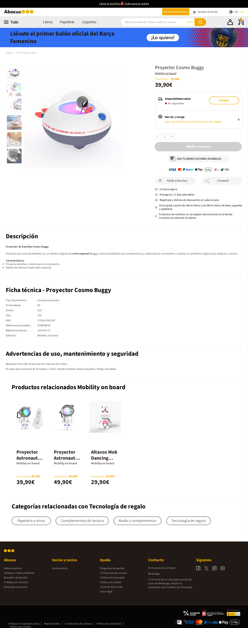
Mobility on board (165, 73)
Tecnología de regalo (27, 52)
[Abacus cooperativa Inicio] (20, 13)
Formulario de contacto (161, 568)
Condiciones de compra (113, 573)
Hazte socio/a (59, 568)
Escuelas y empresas (176, 12)
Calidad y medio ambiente (19, 573)
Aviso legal (106, 592)
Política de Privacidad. (180, 587)
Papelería (67, 22)
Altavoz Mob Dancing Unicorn (104, 458)
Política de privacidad (112, 578)
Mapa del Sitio (52, 624)
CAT (236, 12)
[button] (230, 22)
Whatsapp (154, 574)
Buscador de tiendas (15, 578)
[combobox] (149, 22)
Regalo (9, 52)
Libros (48, 22)
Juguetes (89, 22)
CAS (242, 12)
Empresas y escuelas (16, 587)
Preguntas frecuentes (112, 568)
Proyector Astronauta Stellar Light (67, 458)
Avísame (224, 100)
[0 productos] (241, 24)
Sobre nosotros (13, 568)
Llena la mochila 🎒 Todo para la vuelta (124, 4)
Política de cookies (110, 582)
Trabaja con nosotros (16, 582)
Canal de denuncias (111, 587)
